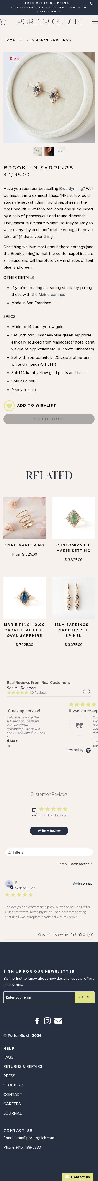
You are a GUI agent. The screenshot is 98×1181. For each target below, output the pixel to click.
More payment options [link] (49, 445)
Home (9, 40)
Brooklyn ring (71, 188)
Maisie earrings (52, 294)
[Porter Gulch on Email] (58, 1023)
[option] (49, 97)
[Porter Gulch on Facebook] (37, 1022)
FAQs (8, 1057)
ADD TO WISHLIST (37, 405)
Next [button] (86, 98)
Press (9, 1075)
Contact (12, 1094)
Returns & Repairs (22, 1066)
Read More (42, 740)
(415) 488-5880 (28, 1147)
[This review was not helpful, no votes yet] (88, 934)
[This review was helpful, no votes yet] (80, 934)
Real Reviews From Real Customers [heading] (38, 682)
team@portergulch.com (34, 1138)
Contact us (79, 1177)
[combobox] (92, 7)
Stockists (14, 1085)
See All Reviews (21, 687)
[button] (84, 691)
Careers (12, 1103)
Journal (12, 1113)
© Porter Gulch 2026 (22, 1036)
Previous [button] (11, 98)
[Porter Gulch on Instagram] (47, 1022)
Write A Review (49, 830)
